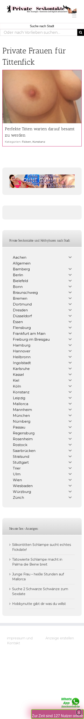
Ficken (26, 141)
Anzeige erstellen (60, 638)
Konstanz (38, 141)
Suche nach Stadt (42, 26)
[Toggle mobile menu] (74, 15)
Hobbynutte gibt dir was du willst (39, 604)
